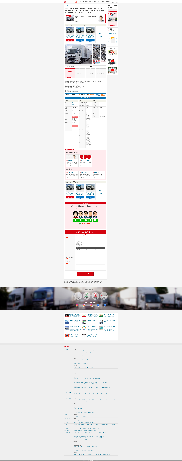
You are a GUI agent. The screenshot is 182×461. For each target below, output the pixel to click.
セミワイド (80, 363)
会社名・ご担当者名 (69, 258)
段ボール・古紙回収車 (78, 408)
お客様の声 (67, 428)
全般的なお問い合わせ (78, 430)
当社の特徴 (81, 422)
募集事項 (75, 454)
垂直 (88, 367)
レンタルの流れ (84, 412)
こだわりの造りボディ (93, 382)
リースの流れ (76, 416)
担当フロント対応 (96, 428)
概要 (75, 446)
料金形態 (87, 420)
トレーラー (113, 350)
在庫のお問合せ (80, 242)
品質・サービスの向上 (81, 446)
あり (75, 367)
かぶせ (79, 367)
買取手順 (75, 422)
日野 (73, 105)
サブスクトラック (68, 418)
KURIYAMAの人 (82, 454)
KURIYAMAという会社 (101, 454)
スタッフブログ (112, 424)
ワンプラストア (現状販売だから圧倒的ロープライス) (83, 437)
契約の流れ (82, 420)
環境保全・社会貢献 (90, 446)
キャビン (89, 393)
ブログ (66, 424)
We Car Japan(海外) (97, 437)
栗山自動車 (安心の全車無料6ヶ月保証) (81, 436)
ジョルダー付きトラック (78, 383)
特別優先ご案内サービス (106, 387)
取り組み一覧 (76, 450)
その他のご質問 (80, 245)
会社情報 (104, 432)
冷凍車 (83, 350)
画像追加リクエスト (80, 243)
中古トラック (67, 349)
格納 (85, 367)
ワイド (75, 363)
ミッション (81, 393)
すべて (75, 428)
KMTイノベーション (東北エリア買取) (80, 439)
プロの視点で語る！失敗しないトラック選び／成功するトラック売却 (86, 424)
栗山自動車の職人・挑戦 (104, 424)
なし (92, 367)
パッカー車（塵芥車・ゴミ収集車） (80, 399)
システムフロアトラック (103, 382)
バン (80, 350)
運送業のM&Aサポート (96, 383)
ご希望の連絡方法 (69, 262)
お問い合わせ (67, 430)
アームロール (81, 352)
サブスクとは (76, 420)
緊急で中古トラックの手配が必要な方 (90, 430)
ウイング (75, 350)
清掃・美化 (89, 428)
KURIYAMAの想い (91, 454)
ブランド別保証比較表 (96, 378)
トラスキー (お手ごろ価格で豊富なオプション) (97, 436)
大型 (87, 359)
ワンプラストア (88, 378)
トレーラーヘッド (106, 350)
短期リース (67, 414)
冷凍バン (73, 102)
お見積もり (69, 77)
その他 (91, 352)
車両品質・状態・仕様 (82, 428)
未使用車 (86, 382)
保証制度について (80, 241)
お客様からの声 (77, 387)
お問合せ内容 (68, 236)
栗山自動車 (76, 378)
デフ (85, 393)
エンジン (75, 393)
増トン (83, 359)
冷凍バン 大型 (68, 5)
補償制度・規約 (91, 412)
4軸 (75, 371)
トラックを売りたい (80, 240)
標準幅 (85, 363)
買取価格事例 (87, 422)
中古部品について (80, 244)
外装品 (97, 393)
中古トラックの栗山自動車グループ (90, 460)
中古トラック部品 (68, 392)
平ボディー (95, 350)
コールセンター (97, 387)
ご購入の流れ (83, 387)
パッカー (75, 352)
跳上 (82, 367)
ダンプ (100, 350)
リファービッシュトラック (78, 382)
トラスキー (82, 378)
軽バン (101, 399)
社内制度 (108, 454)
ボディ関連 (102, 393)
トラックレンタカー (68, 398)
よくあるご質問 (90, 387)
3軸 (77, 371)
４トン (79, 359)
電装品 (94, 393)
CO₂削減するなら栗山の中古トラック (87, 450)
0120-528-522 (86, 223)
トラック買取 (67, 422)
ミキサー (86, 352)
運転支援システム (87, 383)
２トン (75, 359)
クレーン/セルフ (89, 350)
